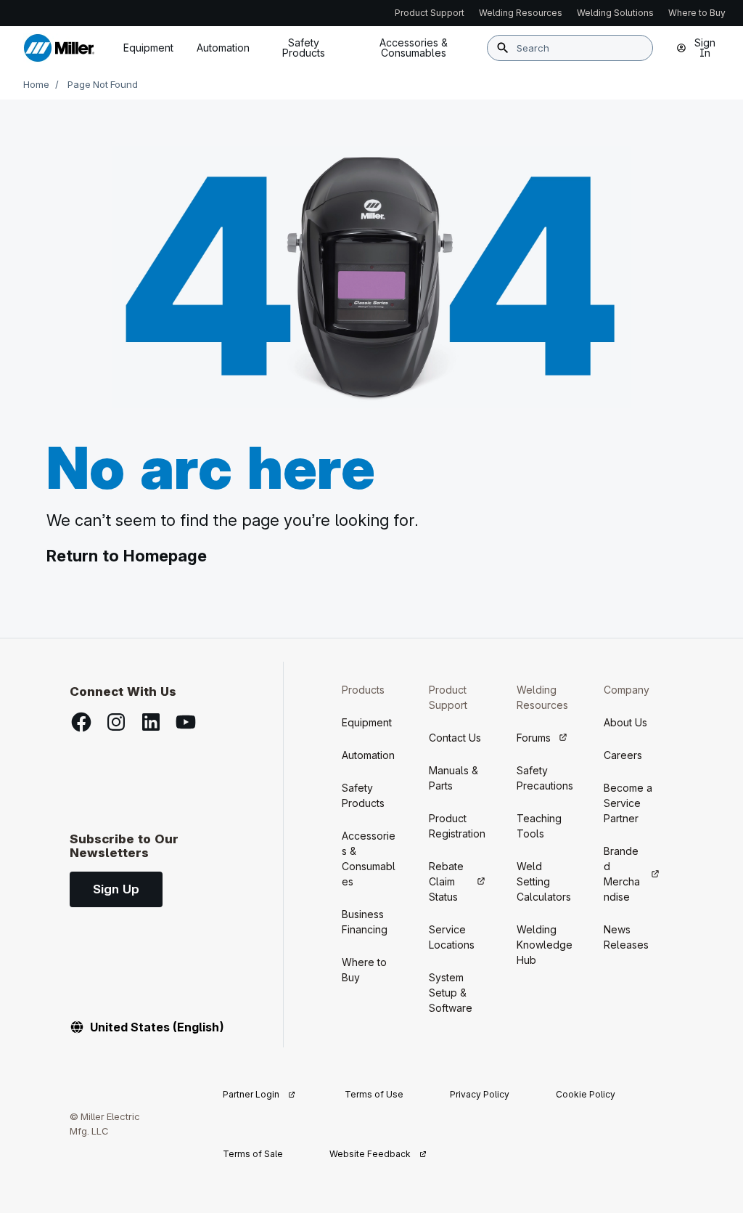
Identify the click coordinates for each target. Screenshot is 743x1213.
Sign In (704, 47)
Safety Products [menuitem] (303, 47)
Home (36, 84)
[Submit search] (503, 48)
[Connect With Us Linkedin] (151, 722)
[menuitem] (413, 48)
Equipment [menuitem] (148, 47)
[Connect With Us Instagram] (116, 722)
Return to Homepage (126, 555)
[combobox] (570, 48)
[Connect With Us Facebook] (81, 722)
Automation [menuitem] (223, 47)
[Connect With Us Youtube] (185, 722)
